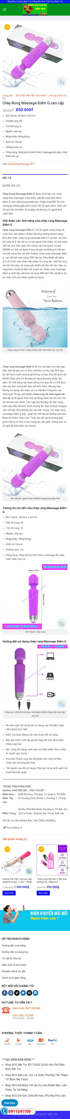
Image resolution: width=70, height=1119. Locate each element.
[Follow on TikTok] (17, 993)
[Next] (67, 874)
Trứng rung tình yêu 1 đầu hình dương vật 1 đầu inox (52, 880)
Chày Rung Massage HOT (21, 164)
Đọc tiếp (9, 893)
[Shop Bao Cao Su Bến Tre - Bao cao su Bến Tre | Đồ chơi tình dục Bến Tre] (35, 9)
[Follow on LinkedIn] (35, 993)
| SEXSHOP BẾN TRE (46, 1114)
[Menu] (5, 9)
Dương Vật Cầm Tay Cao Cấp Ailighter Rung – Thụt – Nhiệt (17, 880)
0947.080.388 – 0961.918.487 (28, 790)
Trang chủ (8, 95)
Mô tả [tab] (7, 178)
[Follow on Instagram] (11, 993)
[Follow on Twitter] (23, 993)
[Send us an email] (29, 993)
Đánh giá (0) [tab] (11, 185)
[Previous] (2, 874)
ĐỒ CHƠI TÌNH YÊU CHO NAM (31, 95)
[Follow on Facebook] (4, 993)
